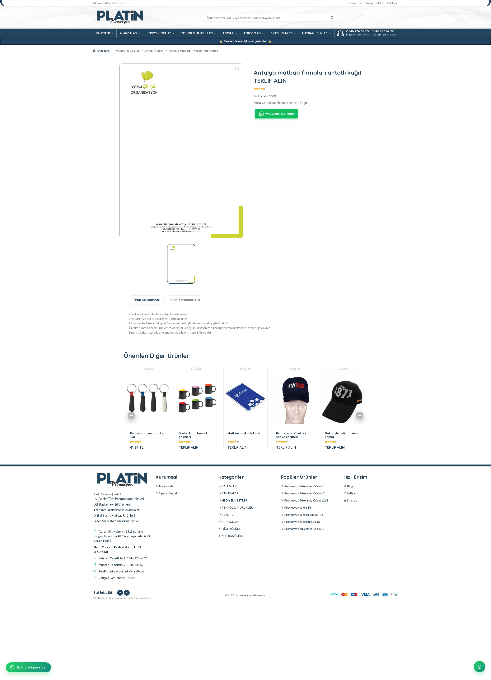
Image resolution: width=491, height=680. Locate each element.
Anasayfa (103, 51)
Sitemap (351, 500)
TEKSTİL (228, 33)
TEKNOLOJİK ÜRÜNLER (197, 33)
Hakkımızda (355, 3)
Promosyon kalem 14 (297, 507)
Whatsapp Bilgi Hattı (279, 113)
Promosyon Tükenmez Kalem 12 (304, 493)
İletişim (393, 3)
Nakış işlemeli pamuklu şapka (341, 435)
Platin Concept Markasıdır (250, 595)
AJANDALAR (129, 33)
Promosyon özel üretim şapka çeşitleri (293, 435)
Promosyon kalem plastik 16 (302, 521)
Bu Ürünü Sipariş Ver (32, 667)
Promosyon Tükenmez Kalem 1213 (306, 500)
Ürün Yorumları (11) (185, 300)
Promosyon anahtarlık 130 (146, 435)
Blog (349, 486)
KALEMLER (103, 33)
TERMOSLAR (252, 33)
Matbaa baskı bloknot (243, 433)
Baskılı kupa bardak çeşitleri (193, 435)
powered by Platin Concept (112, 3)
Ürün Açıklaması (146, 300)
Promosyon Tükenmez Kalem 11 (304, 486)
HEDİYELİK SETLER (159, 33)
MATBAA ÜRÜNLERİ (315, 33)
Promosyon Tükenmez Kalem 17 (304, 528)
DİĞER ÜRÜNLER (281, 33)
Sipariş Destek (373, 3)
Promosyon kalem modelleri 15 (303, 514)
